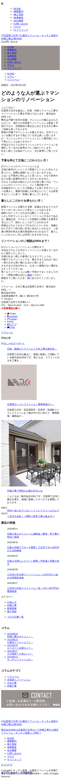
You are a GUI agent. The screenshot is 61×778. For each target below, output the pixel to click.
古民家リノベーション (19, 680)
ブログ (17, 27)
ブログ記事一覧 (15, 617)
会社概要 (18, 20)
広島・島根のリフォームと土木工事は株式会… (32, 349)
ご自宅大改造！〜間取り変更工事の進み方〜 (30, 516)
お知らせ (12, 602)
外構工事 (12, 605)
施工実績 (18, 14)
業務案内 (18, 11)
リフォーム (13, 79)
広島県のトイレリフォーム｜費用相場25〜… (30, 404)
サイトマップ (21, 30)
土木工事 (12, 683)
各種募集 (18, 17)
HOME (17, 8)
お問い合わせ (21, 24)
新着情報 (12, 608)
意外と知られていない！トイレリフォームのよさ (33, 510)
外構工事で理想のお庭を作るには (25, 491)
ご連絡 (28, 275)
